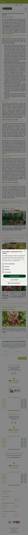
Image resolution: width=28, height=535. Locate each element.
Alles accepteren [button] (14, 276)
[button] (14, 283)
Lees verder (23, 260)
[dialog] (14, 267)
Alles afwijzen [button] (14, 279)
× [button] (24, 250)
